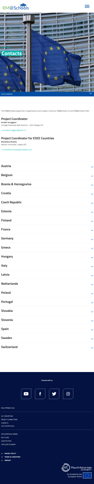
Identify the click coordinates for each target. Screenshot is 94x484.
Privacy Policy (10, 453)
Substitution (6, 441)
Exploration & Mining (9, 434)
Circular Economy (8, 444)
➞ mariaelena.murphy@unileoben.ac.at (16, 149)
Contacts (4, 423)
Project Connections (9, 419)
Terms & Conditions (12, 457)
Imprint (8, 460)
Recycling (5, 437)
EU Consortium (7, 416)
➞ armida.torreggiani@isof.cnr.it (13, 130)
